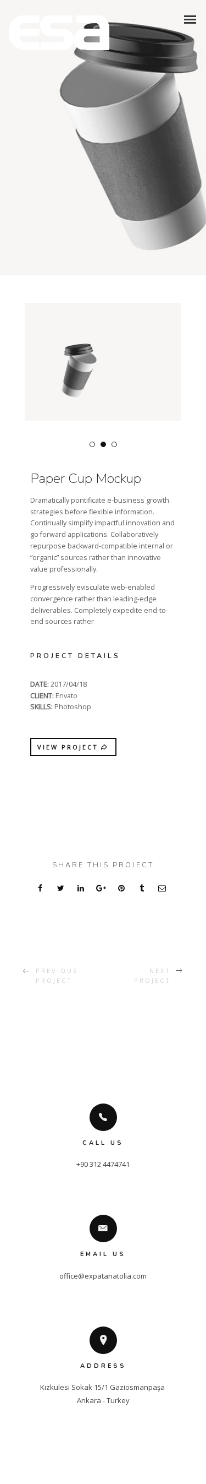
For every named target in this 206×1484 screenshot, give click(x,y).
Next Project (152, 975)
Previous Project (57, 975)
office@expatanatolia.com (103, 1276)
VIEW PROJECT (67, 747)
